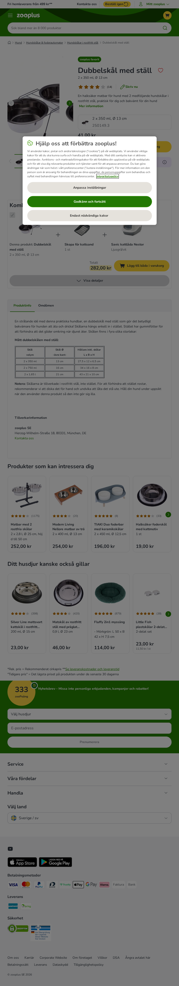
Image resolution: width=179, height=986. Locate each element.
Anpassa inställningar (89, 187)
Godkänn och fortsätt (90, 201)
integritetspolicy (107, 176)
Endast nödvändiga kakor (89, 215)
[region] (90, 180)
